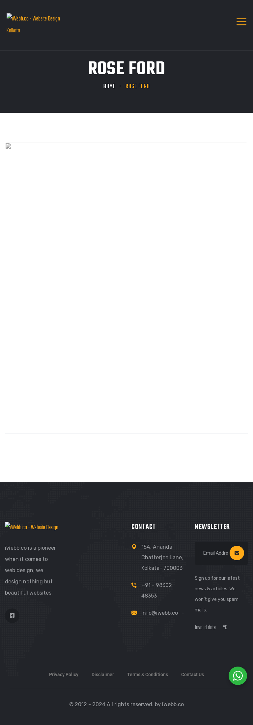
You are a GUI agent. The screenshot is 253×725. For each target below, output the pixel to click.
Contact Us (192, 674)
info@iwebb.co (159, 613)
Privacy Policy (63, 674)
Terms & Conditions (147, 674)
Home (109, 86)
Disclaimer (103, 674)
